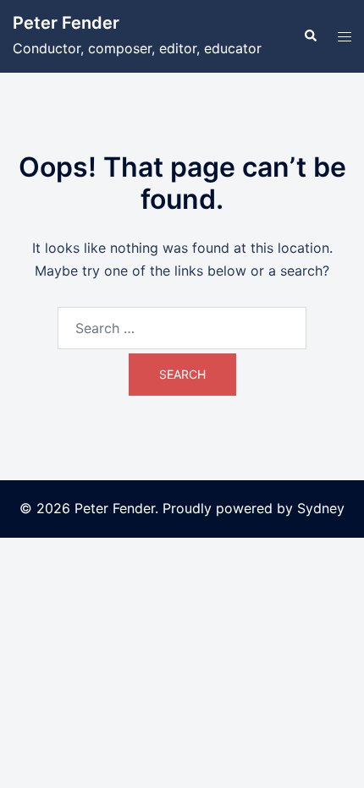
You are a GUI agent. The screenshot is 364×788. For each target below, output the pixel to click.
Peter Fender (66, 23)
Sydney (321, 508)
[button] (310, 36)
